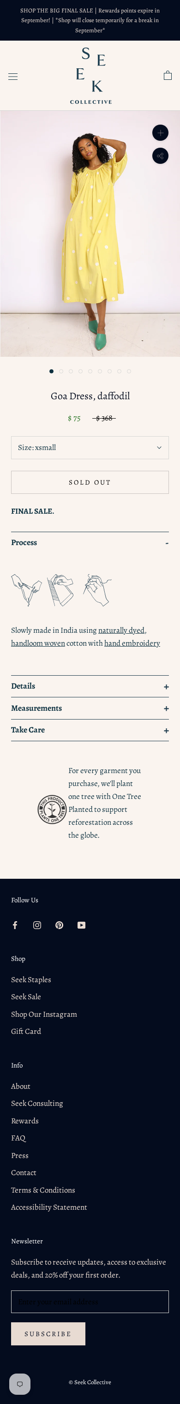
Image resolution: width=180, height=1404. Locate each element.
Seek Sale (26, 996)
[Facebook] (15, 924)
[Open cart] (168, 75)
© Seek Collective (90, 1382)
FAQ (18, 1138)
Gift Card (26, 1031)
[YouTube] (81, 924)
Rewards (25, 1121)
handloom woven (38, 643)
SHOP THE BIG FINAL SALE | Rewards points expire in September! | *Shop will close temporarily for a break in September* (90, 20)
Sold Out (90, 482)
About (20, 1086)
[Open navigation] (13, 75)
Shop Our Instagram (44, 1014)
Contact (23, 1172)
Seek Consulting (37, 1103)
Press (20, 1155)
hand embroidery (132, 643)
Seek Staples (31, 979)
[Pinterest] (59, 924)
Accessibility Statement (49, 1207)
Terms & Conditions (43, 1190)
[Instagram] (37, 924)
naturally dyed (121, 630)
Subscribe (48, 1333)
